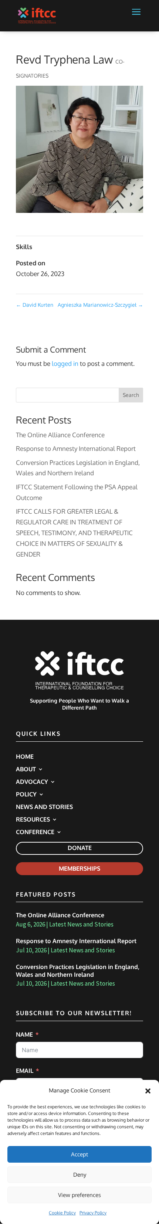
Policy (26, 795)
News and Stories (44, 807)
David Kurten (34, 305)
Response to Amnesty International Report (76, 448)
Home (25, 757)
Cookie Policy (62, 1213)
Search (131, 395)
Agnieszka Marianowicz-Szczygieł (100, 305)
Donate (80, 847)
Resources (33, 820)
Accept (79, 1154)
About (26, 769)
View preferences (79, 1194)
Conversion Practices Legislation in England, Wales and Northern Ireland (77, 970)
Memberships (79, 868)
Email (24, 1070)
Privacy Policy (93, 1213)
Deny (79, 1174)
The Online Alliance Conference (60, 435)
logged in (65, 363)
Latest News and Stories (81, 924)
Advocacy (32, 782)
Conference (35, 832)
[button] (148, 1091)
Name (24, 1034)
